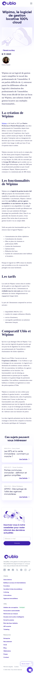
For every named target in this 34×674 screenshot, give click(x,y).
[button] (31, 3)
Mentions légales (8, 666)
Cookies (16, 666)
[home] (8, 3)
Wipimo (4, 123)
